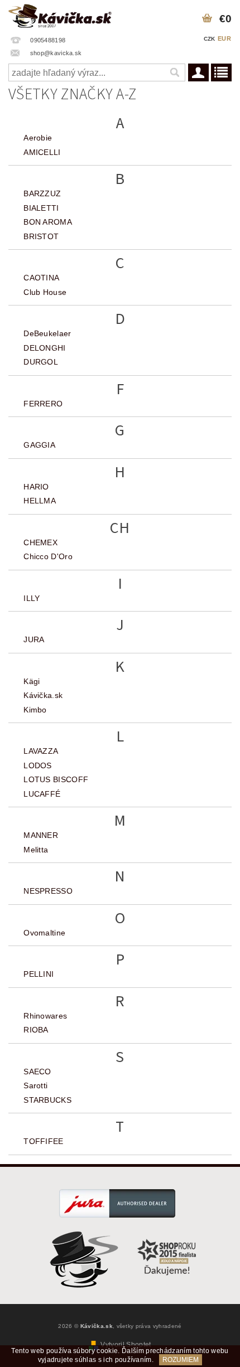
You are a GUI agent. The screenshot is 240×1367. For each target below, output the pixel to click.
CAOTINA (41, 277)
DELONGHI (44, 347)
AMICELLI (42, 152)
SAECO (37, 1071)
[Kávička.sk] (60, 14)
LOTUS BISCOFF (55, 779)
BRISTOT (41, 236)
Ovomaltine (44, 932)
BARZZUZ (42, 193)
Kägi (31, 681)
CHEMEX (40, 542)
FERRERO (43, 403)
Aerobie (37, 137)
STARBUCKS (47, 1099)
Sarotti (35, 1085)
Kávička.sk (43, 695)
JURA (33, 639)
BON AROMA (47, 221)
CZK (209, 39)
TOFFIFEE (43, 1141)
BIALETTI (41, 207)
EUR (224, 38)
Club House (44, 292)
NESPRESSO (48, 890)
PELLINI (38, 973)
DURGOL (40, 361)
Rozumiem (180, 1360)
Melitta (35, 849)
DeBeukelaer (47, 333)
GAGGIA (39, 444)
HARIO (36, 486)
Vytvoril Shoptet (125, 1345)
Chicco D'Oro (48, 556)
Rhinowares (45, 1015)
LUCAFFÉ (41, 793)
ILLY (31, 598)
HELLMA (39, 500)
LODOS (37, 765)
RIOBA (36, 1029)
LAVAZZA (40, 750)
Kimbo (35, 709)
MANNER (40, 835)
